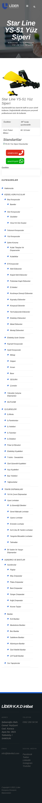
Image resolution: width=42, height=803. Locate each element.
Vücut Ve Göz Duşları (18, 223)
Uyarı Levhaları (13, 500)
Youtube (27, 766)
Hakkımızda (8, 188)
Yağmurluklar (12, 482)
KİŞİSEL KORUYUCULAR (14, 195)
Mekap (12, 355)
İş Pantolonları (12, 420)
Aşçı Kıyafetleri (13, 470)
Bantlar (10, 614)
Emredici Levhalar (17, 524)
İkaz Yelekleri (12, 476)
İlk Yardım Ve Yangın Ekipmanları (15, 551)
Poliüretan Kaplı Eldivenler (20, 281)
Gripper (13, 361)
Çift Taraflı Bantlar (17, 656)
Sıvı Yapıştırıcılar (13, 663)
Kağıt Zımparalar (16, 600)
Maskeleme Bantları (17, 625)
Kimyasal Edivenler (17, 306)
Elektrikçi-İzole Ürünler (16, 338)
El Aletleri (13, 287)
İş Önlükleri (11, 439)
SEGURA (13, 379)
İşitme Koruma (12, 243)
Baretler (13, 204)
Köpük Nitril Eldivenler (18, 275)
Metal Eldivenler (16, 324)
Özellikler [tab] (5, 168)
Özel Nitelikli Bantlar (18, 650)
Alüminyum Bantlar (17, 644)
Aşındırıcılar (11, 565)
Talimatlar (14, 542)
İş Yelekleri (11, 427)
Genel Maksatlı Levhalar (19, 512)
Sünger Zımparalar (17, 594)
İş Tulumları (11, 433)
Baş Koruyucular (13, 200)
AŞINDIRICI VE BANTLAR (14, 560)
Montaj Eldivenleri (17, 330)
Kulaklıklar (14, 256)
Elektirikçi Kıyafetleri (15, 451)
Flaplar (12, 570)
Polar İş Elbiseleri (14, 445)
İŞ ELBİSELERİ (10, 409)
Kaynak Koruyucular (15, 344)
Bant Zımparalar (16, 588)
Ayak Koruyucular (14, 350)
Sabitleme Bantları (17, 637)
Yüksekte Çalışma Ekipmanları (14, 394)
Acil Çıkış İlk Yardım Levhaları (21, 530)
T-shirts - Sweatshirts (15, 457)
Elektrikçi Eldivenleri (18, 318)
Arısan (12, 367)
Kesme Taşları (15, 607)
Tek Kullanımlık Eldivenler (20, 312)
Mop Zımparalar (16, 576)
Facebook (27, 754)
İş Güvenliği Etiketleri (18, 505)
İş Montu (10, 414)
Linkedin (27, 760)
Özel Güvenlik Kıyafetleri (16, 464)
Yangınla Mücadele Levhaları (21, 536)
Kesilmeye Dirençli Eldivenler (21, 293)
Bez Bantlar (14, 631)
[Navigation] (27, 6)
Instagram (27, 763)
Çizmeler (13, 386)
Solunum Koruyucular (15, 230)
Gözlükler (13, 217)
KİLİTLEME (11, 402)
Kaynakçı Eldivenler (17, 300)
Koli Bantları (14, 619)
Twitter (26, 757)
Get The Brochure (13, 679)
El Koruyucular (13, 264)
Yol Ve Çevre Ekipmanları (17, 494)
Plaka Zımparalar (16, 582)
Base (12, 373)
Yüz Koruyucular (13, 236)
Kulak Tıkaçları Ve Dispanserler (17, 249)
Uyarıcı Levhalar (16, 518)
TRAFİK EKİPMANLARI (13, 489)
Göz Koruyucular (13, 212)
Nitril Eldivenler (16, 269)
